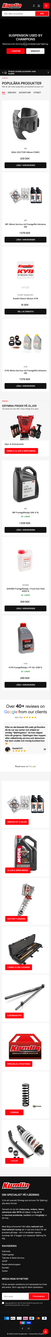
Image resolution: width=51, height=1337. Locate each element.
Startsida (6, 1251)
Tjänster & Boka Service (13, 1258)
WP (25, 148)
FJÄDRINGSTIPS (14, 1015)
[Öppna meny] (46, 6)
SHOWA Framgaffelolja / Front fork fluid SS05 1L (25, 589)
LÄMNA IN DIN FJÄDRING (18, 967)
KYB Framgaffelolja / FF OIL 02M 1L (25, 667)
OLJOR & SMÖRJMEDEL (17, 870)
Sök (42, 13)
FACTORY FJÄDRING (16, 919)
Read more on (25, 766)
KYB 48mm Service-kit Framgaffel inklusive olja (25, 371)
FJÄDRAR (14, 1112)
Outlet (5, 1271)
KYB (25, 367)
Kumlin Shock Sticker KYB (25, 298)
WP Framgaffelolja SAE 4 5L (25, 512)
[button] (22, 760)
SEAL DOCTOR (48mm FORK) (25, 152)
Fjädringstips (8, 1254)
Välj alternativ (25, 311)
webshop (35, 51)
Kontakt (5, 1267)
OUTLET (14, 1161)
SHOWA (25, 585)
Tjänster (15, 51)
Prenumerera (39, 1296)
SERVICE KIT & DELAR (17, 822)
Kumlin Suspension (25, 295)
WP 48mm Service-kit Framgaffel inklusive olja (25, 225)
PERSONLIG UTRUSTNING (18, 1064)
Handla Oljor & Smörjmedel (21, 451)
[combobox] (25, 13)
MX (3, 92)
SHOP (4, 1261)
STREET (37, 92)
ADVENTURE (25, 92)
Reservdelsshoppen (11, 1264)
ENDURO (12, 92)
